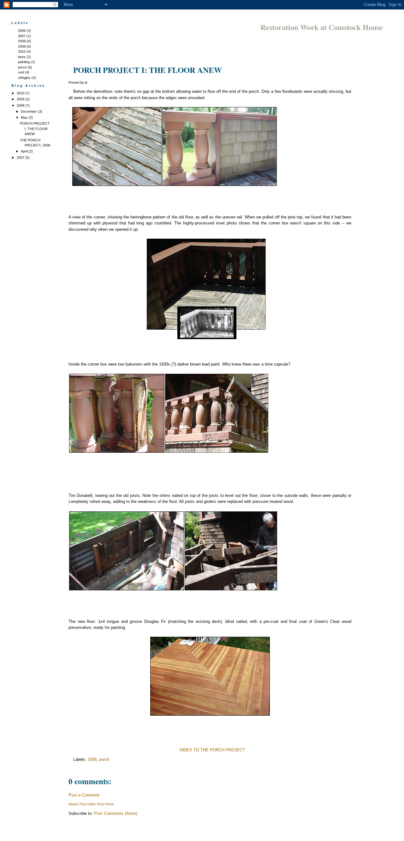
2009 (22, 46)
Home (109, 804)
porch (22, 67)
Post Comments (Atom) (115, 813)
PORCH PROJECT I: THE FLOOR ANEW (35, 129)
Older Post (95, 804)
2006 (22, 31)
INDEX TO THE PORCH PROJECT (212, 750)
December (29, 111)
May (24, 117)
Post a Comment (83, 795)
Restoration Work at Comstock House (321, 27)
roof (21, 72)
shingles (24, 78)
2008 (22, 41)
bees (22, 57)
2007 (22, 36)
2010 (22, 51)
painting (24, 62)
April (24, 151)
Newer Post (77, 804)
